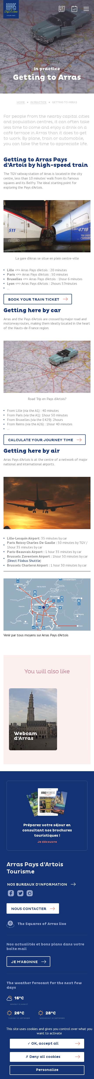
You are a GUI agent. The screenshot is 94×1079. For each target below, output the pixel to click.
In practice (38, 102)
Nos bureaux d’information (37, 884)
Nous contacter (28, 909)
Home (21, 102)
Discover (27, 749)
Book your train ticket (33, 299)
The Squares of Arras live (41, 924)
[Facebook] (10, 893)
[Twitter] (20, 893)
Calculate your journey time (40, 440)
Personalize (47, 1070)
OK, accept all (44, 1043)
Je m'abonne (24, 962)
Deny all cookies (44, 1057)
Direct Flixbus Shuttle (24, 560)
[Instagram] (29, 893)
